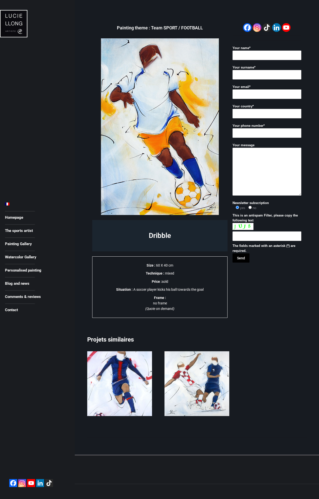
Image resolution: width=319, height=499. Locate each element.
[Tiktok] (49, 483)
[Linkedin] (40, 483)
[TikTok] (266, 27)
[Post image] (119, 383)
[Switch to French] (35, 204)
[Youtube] (31, 483)
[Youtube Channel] (286, 27)
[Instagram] (22, 483)
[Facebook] (13, 483)
